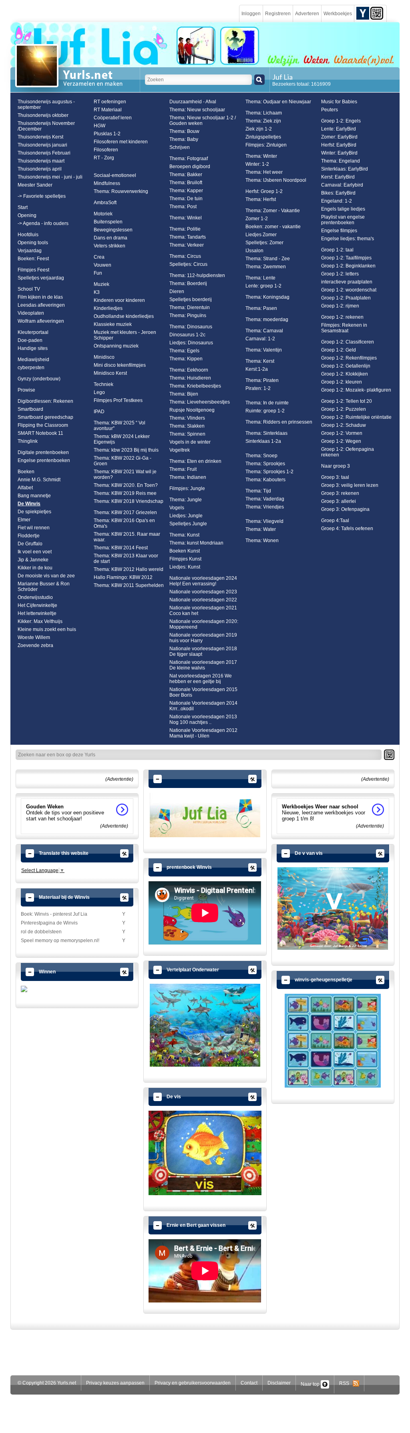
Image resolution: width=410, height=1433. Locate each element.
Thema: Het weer (264, 172)
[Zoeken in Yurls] (259, 79)
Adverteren (307, 13)
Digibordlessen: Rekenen (45, 401)
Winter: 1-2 (257, 164)
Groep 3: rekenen (340, 493)
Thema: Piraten (262, 380)
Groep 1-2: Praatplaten (346, 298)
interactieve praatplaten (346, 282)
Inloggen (251, 13)
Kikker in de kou (35, 568)
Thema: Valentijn (263, 350)
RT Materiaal (108, 110)
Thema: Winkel (185, 218)
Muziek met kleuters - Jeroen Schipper (125, 335)
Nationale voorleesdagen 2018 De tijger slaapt (203, 651)
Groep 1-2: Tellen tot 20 (346, 401)
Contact (249, 1383)
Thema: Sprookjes (265, 463)
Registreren (278, 13)
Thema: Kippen (186, 359)
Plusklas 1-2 (107, 134)
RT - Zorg (104, 158)
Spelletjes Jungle (188, 524)
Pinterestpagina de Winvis (49, 923)
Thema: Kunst (184, 535)
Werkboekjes (338, 13)
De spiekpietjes (34, 512)
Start (23, 207)
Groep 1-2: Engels (341, 121)
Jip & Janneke (33, 560)
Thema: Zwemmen (265, 266)
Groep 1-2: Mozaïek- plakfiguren (356, 390)
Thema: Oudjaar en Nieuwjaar (278, 102)
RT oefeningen (110, 102)
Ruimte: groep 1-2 (265, 411)
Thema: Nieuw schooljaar (197, 110)
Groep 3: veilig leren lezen (349, 485)
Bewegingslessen (113, 230)
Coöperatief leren (113, 118)
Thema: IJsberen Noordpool (275, 180)
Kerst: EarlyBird (338, 177)
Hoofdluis (28, 234)
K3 (97, 292)
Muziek (101, 284)
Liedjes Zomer (261, 234)
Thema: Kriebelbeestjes (195, 386)
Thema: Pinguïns (187, 315)
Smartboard (30, 409)
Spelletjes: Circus (188, 264)
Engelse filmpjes (339, 230)
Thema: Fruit (183, 469)
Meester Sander (35, 185)
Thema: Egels (184, 351)
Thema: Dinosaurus (190, 327)
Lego (99, 392)
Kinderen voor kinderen (119, 300)
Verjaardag (30, 250)
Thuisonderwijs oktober (43, 115)
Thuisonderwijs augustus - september (46, 104)
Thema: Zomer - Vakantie (272, 210)
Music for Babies (339, 102)
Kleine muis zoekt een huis (47, 629)
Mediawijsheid (33, 359)
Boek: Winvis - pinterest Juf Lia (54, 914)
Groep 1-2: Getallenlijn (345, 366)
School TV (29, 289)
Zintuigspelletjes (263, 137)
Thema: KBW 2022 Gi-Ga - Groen (122, 460)
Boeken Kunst (184, 551)
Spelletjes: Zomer (264, 242)
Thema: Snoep (261, 455)
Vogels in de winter (190, 442)
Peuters (329, 110)
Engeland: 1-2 (336, 201)
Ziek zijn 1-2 (258, 129)
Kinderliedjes (108, 308)
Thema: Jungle (185, 499)
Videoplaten (31, 313)
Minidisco (104, 357)
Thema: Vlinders (187, 418)
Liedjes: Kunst (184, 567)
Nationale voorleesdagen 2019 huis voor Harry (203, 637)
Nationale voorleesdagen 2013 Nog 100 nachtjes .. (203, 719)
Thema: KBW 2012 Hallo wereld (128, 569)
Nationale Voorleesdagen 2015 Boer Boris (203, 692)
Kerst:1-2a (256, 369)
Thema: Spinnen (187, 434)
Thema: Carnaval (264, 331)
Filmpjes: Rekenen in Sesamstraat (344, 328)
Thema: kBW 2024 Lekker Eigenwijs (122, 439)
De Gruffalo (30, 544)
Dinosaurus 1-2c (187, 335)
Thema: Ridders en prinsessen (278, 422)
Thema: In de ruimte (267, 403)
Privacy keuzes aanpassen (115, 1383)
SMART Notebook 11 (40, 433)
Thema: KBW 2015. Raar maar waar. (127, 537)
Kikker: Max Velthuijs (40, 621)
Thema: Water (260, 529)
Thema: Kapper (186, 190)
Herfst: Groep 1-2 (264, 191)
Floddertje (29, 536)
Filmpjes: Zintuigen (266, 145)
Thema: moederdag (266, 319)
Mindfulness (107, 183)
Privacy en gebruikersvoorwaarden (193, 1383)
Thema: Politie (185, 229)
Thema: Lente (260, 278)
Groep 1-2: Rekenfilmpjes (349, 358)
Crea (99, 257)
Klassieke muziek (113, 324)
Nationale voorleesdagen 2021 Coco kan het (203, 610)
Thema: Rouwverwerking (121, 191)
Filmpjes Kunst (185, 559)
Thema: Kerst (259, 361)
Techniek (103, 384)
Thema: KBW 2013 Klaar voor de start (126, 558)
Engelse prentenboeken (44, 460)
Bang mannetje (34, 495)
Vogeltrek (179, 450)
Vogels (176, 507)
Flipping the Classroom (43, 425)
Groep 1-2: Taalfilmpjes (346, 258)
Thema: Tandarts (187, 237)
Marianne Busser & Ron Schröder (44, 586)
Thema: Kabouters (265, 479)
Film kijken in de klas (40, 297)
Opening (27, 215)
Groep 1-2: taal (337, 250)
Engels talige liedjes (343, 209)
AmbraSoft (105, 202)
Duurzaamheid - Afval (192, 102)
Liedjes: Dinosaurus (191, 343)
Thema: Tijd (258, 491)
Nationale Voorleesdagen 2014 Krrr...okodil (203, 705)
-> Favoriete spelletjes (42, 196)
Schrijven (179, 147)
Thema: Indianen (187, 477)
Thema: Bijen (183, 394)
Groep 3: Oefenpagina (345, 509)
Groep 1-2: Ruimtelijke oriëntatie (356, 417)
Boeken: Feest (33, 258)
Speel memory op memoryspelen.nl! (60, 940)
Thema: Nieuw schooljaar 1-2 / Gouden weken (202, 120)
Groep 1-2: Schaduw (343, 425)
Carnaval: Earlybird (342, 185)
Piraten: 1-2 (258, 388)
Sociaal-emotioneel (115, 175)
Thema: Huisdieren (190, 378)
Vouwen (102, 265)
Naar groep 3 (335, 466)
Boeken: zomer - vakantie (273, 226)
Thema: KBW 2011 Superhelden (129, 585)
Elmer (24, 520)
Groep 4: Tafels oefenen (347, 528)
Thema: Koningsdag (267, 297)
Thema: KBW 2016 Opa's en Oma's (124, 523)
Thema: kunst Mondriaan (196, 543)
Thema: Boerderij (188, 283)
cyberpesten (31, 367)
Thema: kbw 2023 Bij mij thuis (126, 450)
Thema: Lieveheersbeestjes (199, 402)
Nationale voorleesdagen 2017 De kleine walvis (203, 665)
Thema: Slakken (187, 426)
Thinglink (28, 441)
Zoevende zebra (35, 645)
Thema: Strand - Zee (267, 258)
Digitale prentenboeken (43, 452)
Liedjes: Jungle (186, 516)
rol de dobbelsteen (41, 932)
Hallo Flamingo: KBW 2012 (123, 577)
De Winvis (29, 503)
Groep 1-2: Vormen (341, 433)
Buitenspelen (108, 222)
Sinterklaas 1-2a (263, 441)
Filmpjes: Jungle (187, 488)
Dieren (176, 291)
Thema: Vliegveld (264, 521)
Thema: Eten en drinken (195, 461)
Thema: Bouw (184, 131)
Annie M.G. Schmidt (39, 479)
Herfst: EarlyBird (338, 145)
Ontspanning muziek (116, 346)
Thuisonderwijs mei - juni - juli (50, 177)
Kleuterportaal (33, 332)
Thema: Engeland (340, 161)
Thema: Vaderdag (264, 499)
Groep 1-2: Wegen (341, 441)
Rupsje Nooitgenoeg (192, 410)
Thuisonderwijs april (40, 169)
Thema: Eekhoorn (188, 370)
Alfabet (25, 487)
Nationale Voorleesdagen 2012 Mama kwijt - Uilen (203, 733)
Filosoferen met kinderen (121, 142)
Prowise (26, 390)
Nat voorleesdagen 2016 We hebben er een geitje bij (200, 678)
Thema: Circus (185, 256)
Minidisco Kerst (110, 373)
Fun (98, 273)
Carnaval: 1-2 (260, 339)
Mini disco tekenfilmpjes (120, 365)
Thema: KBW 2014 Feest (121, 548)
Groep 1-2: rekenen (342, 317)
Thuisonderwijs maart (41, 161)
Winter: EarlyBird (339, 153)
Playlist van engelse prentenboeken (343, 219)
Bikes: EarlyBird (338, 193)
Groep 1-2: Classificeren (347, 342)
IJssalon (254, 250)
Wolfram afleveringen (41, 321)
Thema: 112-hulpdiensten (197, 275)
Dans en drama (110, 238)
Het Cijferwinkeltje (37, 605)
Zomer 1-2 (256, 218)
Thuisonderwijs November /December (46, 126)
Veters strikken (109, 246)
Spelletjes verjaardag (41, 278)
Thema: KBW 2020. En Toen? (126, 485)
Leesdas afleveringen (41, 305)
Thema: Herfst (260, 199)
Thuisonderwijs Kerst (40, 137)
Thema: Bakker (185, 174)
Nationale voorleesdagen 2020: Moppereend (203, 624)
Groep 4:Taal (335, 520)
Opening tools (33, 242)
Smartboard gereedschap (45, 417)
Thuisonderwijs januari (42, 145)
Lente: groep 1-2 (263, 286)
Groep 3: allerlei (338, 501)
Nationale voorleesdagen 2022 (203, 600)
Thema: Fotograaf (188, 158)
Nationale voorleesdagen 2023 (203, 592)
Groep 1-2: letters (340, 274)
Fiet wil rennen (34, 528)
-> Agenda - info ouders (43, 223)
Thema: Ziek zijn (263, 121)
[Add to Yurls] (362, 13)
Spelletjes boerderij (190, 299)
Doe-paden (30, 340)
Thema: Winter (261, 156)
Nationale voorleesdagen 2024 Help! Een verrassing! (203, 581)
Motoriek (103, 214)
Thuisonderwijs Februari (44, 153)
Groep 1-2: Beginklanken (348, 266)
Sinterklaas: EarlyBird (344, 169)
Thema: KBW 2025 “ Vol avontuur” (119, 425)
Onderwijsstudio (35, 597)
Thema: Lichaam (263, 113)
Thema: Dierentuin (189, 307)
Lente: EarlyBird (338, 129)
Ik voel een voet (35, 552)
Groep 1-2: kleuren (341, 382)
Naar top (311, 1384)
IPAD (99, 411)
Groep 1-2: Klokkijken (344, 374)
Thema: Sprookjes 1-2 (269, 471)
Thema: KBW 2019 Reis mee (125, 493)
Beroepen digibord (189, 166)
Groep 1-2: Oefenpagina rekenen (347, 452)
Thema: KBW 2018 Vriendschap (128, 501)
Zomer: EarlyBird (339, 137)
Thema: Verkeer (186, 245)
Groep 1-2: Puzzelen (343, 409)
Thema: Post (183, 206)
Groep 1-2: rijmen (340, 306)
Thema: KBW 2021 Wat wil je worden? (125, 474)
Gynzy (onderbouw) (39, 379)
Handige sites (33, 348)
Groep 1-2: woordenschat (348, 290)
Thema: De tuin (186, 198)
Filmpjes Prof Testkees (118, 400)
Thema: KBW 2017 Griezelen (125, 512)
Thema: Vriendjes (264, 507)
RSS (346, 1383)
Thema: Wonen (262, 540)
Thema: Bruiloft (185, 182)
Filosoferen (106, 150)
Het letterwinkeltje (37, 613)
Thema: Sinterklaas (266, 433)
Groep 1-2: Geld (338, 350)
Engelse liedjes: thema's (347, 238)
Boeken (26, 471)
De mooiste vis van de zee (46, 576)
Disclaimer (279, 1383)
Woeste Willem (34, 637)
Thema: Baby (183, 139)
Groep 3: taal (335, 477)
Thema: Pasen (261, 308)
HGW (99, 126)
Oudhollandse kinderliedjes (124, 316)
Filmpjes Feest (33, 270)
